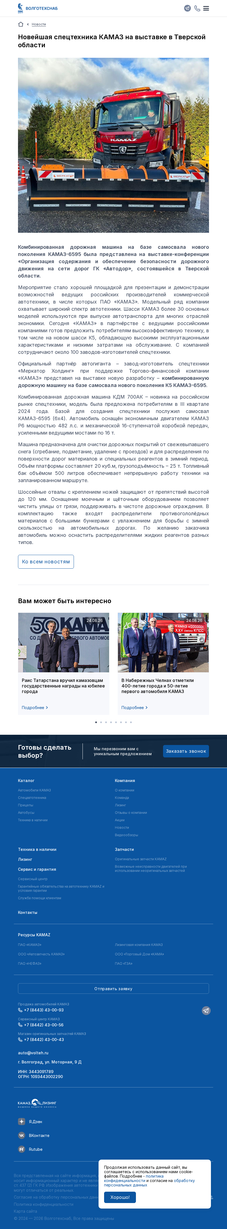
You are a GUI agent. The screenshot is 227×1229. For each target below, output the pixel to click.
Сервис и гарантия (37, 869)
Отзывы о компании (131, 812)
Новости (122, 827)
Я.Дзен (35, 1121)
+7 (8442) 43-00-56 (43, 1025)
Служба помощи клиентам (39, 898)
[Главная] (21, 24)
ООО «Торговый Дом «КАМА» (139, 954)
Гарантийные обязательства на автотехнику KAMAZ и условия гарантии (61, 888)
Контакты (27, 912)
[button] (96, 722)
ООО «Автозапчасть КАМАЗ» (41, 954)
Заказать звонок (186, 751)
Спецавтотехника (32, 798)
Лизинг (120, 805)
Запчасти (124, 849)
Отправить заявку (113, 988)
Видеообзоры (126, 835)
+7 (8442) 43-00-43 (44, 1039)
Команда (122, 798)
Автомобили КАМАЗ (34, 790)
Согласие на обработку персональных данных (58, 1197)
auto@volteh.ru (33, 1052)
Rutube (35, 1149)
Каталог (26, 780)
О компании (124, 790)
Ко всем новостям (46, 561)
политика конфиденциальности (134, 1178)
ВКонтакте (39, 1135)
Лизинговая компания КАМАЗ (139, 945)
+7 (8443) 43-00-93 (44, 1010)
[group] (63, 664)
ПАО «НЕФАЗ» (29, 963)
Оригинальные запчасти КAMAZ (141, 859)
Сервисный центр (33, 879)
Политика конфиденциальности (43, 1204)
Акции (120, 820)
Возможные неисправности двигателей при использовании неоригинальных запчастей (151, 868)
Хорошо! (120, 1197)
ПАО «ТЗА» (123, 963)
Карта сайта (25, 1211)
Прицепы (25, 805)
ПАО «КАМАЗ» (29, 945)
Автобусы (26, 812)
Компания (125, 780)
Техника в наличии (33, 820)
